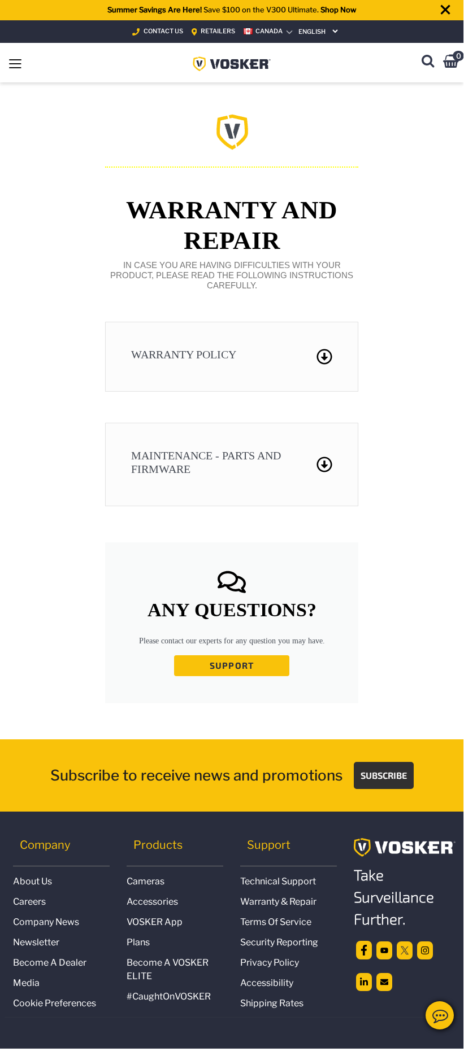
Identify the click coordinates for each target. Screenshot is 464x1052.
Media (26, 983)
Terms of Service (275, 922)
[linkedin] (364, 980)
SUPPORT (232, 665)
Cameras (145, 881)
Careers (29, 901)
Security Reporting (279, 942)
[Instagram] (425, 949)
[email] (384, 980)
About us (32, 881)
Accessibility (266, 983)
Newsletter (36, 942)
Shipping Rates (271, 1003)
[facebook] (364, 949)
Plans (138, 942)
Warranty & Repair (278, 901)
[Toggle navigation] (15, 62)
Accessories (152, 901)
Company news (46, 922)
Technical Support (278, 881)
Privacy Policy (269, 962)
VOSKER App (155, 922)
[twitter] (405, 949)
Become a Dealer (49, 962)
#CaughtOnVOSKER (169, 996)
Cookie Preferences (54, 1003)
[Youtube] (384, 949)
